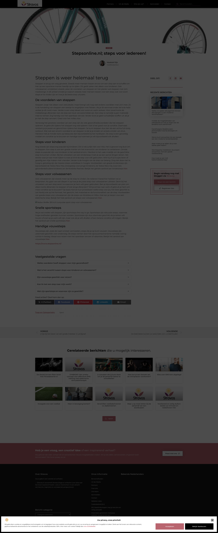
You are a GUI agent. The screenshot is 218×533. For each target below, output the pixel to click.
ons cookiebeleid (89, 526)
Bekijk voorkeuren (199, 526)
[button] (212, 520)
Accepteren (169, 526)
